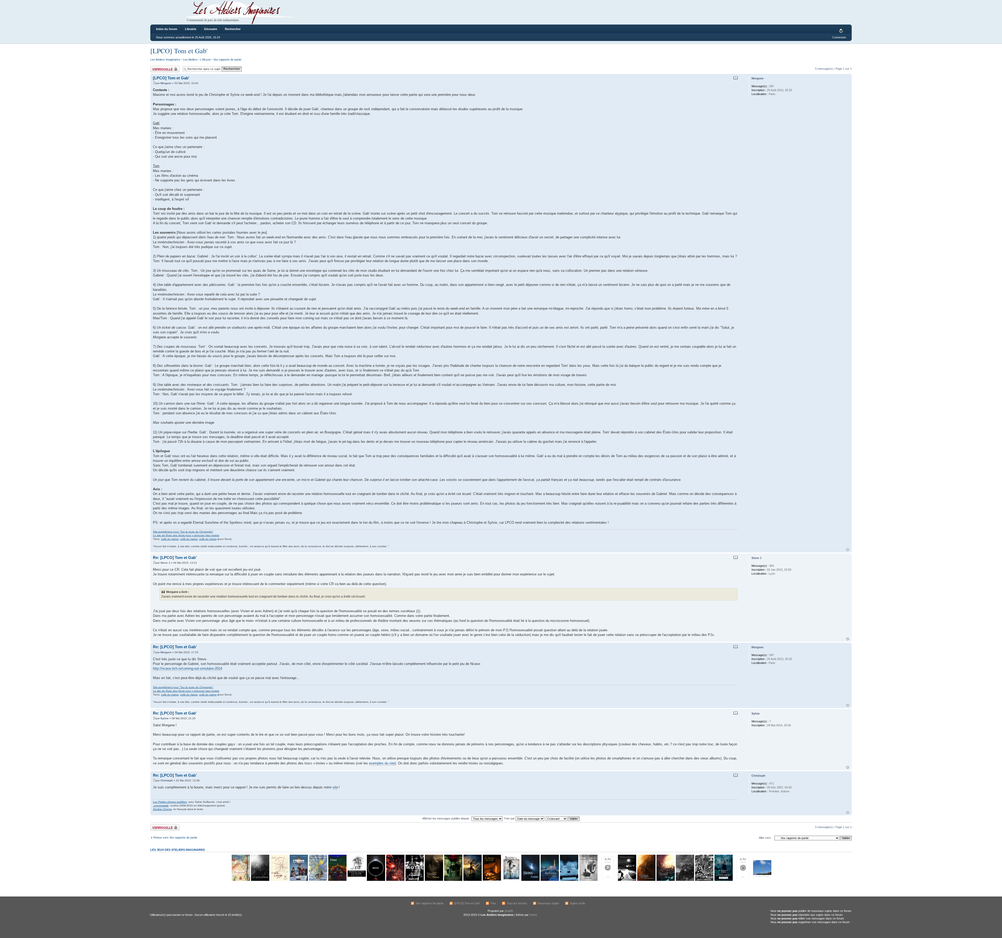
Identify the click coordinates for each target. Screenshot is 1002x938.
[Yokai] (337, 879)
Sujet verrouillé (159, 67)
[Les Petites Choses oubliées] (568, 879)
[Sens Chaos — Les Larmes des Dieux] (395, 879)
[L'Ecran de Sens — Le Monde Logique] (684, 879)
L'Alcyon (205, 59)
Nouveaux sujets (548, 903)
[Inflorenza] (453, 879)
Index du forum (166, 29)
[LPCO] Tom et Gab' (179, 50)
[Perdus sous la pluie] (356, 879)
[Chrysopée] (279, 879)
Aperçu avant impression (842, 31)
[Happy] (762, 879)
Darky (533, 914)
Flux (493, 903)
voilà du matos (169, 539)
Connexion (839, 37)
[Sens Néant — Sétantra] (433, 879)
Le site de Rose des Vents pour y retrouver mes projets (186, 535)
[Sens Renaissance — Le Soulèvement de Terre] (646, 879)
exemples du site (382, 763)
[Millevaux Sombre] (723, 879)
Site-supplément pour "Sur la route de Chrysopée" (183, 531)
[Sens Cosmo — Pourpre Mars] (530, 879)
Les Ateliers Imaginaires (165, 59)
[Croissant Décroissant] (563, 818)
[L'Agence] (298, 879)
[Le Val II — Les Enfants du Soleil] (742, 879)
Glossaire (210, 29)
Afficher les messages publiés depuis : (447, 818)
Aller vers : (765, 837)
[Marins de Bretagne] (317, 879)
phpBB (509, 910)
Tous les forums (517, 903)
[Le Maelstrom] (259, 879)
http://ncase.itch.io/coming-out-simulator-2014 (187, 668)
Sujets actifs (577, 903)
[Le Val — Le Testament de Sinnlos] (607, 879)
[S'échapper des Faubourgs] (626, 879)
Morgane (165, 83)
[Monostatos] (472, 879)
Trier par (510, 818)
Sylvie (164, 718)
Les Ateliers (190, 59)
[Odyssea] (511, 879)
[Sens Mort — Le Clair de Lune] (665, 879)
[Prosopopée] (240, 879)
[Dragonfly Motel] (414, 879)
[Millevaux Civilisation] (704, 879)
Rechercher (233, 29)
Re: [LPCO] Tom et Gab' (175, 557)
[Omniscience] (375, 879)
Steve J (165, 562)
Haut (847, 549)
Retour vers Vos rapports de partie (175, 837)
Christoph (166, 780)
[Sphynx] (549, 879)
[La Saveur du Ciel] (491, 879)
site (335, 787)
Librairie (190, 29)
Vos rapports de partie (227, 59)
